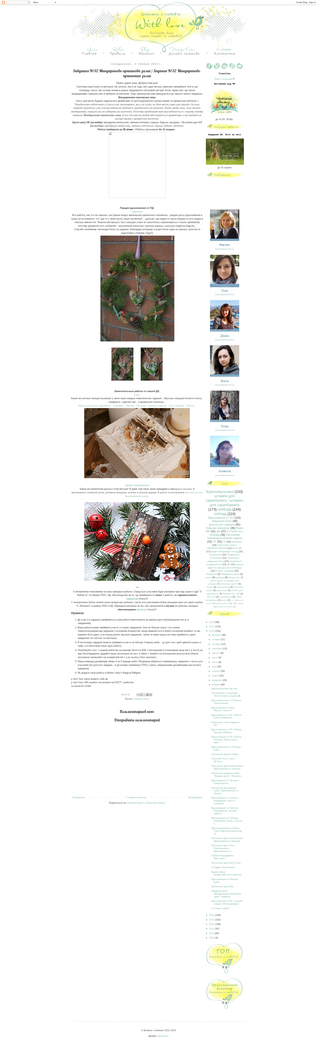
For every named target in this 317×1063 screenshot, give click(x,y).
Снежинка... (119, 405)
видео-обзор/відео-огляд (224, 551)
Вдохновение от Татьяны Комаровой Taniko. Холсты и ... (227, 821)
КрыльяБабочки (222, 603)
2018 (212, 622)
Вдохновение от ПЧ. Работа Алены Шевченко (226, 716)
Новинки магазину (217, 528)
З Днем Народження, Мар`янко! (222, 857)
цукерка (220, 577)
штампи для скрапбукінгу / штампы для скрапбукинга (224, 500)
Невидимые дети (230, 574)
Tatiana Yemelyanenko (137, 485)
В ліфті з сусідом (224, 570)
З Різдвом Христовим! (223, 867)
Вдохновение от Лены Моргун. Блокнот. (223, 709)
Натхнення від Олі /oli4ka (224, 754)
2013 (212, 924)
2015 (212, 915)
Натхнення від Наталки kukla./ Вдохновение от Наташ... (225, 791)
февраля (217, 680)
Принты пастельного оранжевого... (95, 405)
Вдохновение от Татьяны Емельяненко (224, 782)
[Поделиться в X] (144, 694)
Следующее (78, 797)
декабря (217, 635)
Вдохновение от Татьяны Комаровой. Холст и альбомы (224, 800)
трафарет (237, 541)
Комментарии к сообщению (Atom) (146, 802)
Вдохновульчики (220, 492)
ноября (216, 639)
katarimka (137, 211)
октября (216, 644)
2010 (212, 937)
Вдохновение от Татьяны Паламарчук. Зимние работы (224, 811)
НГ (214, 541)
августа (216, 653)
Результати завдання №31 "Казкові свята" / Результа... (227, 774)
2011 (212, 933)
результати (215, 554)
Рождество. (234, 577)
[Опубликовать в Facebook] (147, 694)
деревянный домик (138, 496)
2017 (212, 626)
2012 (212, 928)
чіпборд (220, 514)
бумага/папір (223, 587)
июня (215, 662)
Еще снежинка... (177, 405)
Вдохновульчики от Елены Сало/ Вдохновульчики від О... (226, 831)
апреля (216, 671)
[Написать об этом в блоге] (141, 694)
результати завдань (222, 524)
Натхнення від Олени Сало (226, 862)
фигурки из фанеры (224, 607)
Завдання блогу (141, 699)
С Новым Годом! (220, 908)
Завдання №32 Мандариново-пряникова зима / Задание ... (226, 894)
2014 (212, 919)
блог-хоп (211, 597)
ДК (218, 531)
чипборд (224, 509)
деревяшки (221, 590)
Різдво (210, 587)
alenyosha (163, 1036)
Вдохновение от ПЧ (221, 517)
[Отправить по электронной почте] (138, 694)
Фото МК (237, 548)
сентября (217, 648)
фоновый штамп (194, 492)
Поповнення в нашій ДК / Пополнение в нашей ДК (225, 694)
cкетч (232, 600)
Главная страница (136, 797)
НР (224, 541)
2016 (212, 631)
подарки (240, 603)
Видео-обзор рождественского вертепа (226, 873)
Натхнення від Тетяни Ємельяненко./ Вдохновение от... (223, 848)
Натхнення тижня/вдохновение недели (224, 536)
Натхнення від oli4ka (222, 886)
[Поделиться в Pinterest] (150, 694)
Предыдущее (195, 797)
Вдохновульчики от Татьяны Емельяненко (226, 701)
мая (214, 666)
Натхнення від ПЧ (229, 584)
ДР (228, 564)
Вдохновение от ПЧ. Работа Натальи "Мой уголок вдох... (226, 739)
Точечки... (191, 405)
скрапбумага (225, 597)
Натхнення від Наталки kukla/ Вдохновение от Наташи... (227, 767)
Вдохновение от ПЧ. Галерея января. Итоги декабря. (227, 902)
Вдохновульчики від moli (224, 688)
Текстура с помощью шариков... (152, 405)
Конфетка (211, 574)
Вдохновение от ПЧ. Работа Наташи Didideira (226, 731)
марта (215, 675)
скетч (208, 577)
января (216, 684)
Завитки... (131, 405)
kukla (137, 394)
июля (215, 657)
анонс (224, 600)
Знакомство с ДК (231, 594)
